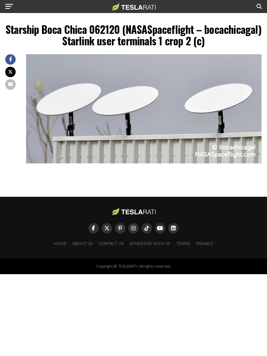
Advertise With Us (150, 243)
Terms (183, 243)
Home (60, 243)
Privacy (204, 243)
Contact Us (111, 243)
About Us (82, 243)
